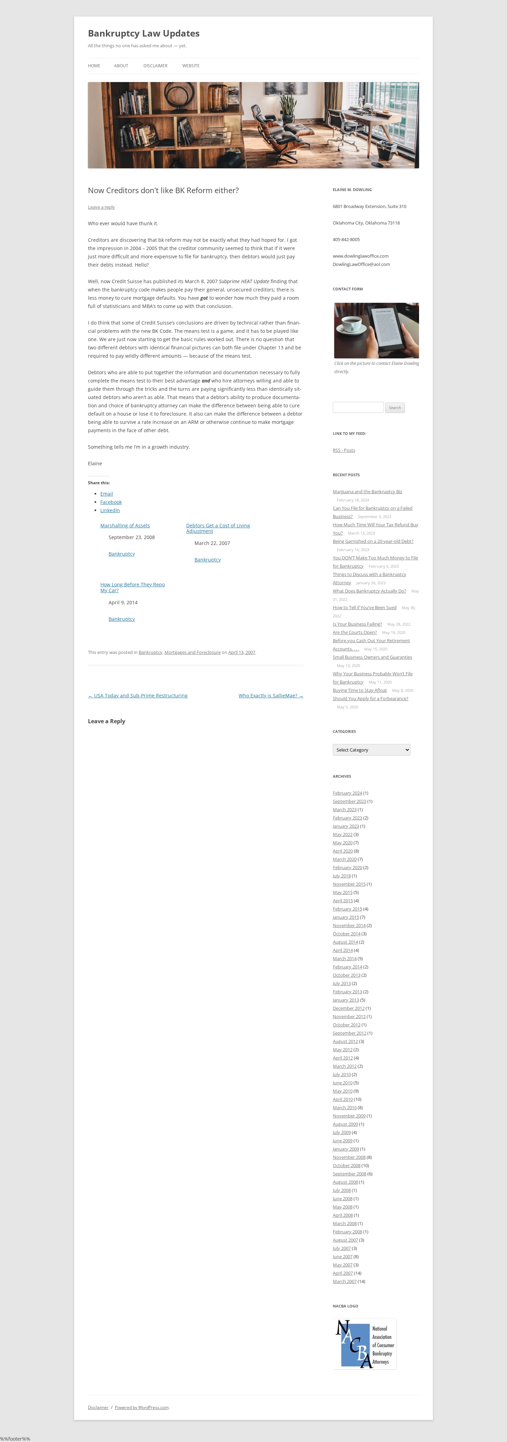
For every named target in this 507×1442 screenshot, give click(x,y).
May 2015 (342, 892)
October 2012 (346, 1025)
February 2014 (347, 967)
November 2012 (349, 1016)
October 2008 (346, 1165)
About (121, 66)
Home (94, 66)
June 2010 (342, 1083)
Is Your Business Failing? (357, 624)
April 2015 (343, 900)
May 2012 (342, 1049)
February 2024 (347, 793)
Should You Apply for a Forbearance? (370, 698)
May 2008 (342, 1207)
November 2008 (349, 1157)
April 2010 (343, 1099)
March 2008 (345, 1223)
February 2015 (347, 909)
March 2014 (345, 958)
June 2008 (342, 1198)
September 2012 (349, 1033)
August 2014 (345, 942)
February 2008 (347, 1232)
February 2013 (347, 991)
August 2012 (345, 1041)
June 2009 (342, 1140)
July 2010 (342, 1074)
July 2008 (342, 1190)
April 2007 (343, 1273)
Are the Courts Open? (355, 632)
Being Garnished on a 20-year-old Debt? (373, 541)
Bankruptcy (122, 553)
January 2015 (346, 917)
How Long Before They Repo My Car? (132, 588)
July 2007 (342, 1248)
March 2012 (345, 1066)
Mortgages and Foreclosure (193, 652)
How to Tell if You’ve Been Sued (365, 607)
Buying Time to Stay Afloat (360, 690)
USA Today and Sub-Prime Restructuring (138, 695)
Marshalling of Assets (125, 526)
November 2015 (349, 884)
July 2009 (342, 1132)
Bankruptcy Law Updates (144, 33)
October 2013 (346, 975)
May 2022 (342, 834)
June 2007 (342, 1256)
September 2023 (349, 801)
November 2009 (349, 1116)
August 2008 (345, 1182)
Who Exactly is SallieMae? (271, 695)
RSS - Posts (344, 450)
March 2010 (345, 1107)
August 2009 (345, 1124)
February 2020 (347, 867)
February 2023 (347, 818)
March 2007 (345, 1281)
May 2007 (342, 1265)
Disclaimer (155, 66)
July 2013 (342, 983)
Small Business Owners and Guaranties (372, 657)
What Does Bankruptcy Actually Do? (369, 591)
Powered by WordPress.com (142, 1407)
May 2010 (342, 1091)
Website (191, 66)
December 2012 (349, 1008)
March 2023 (345, 809)
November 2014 (349, 925)
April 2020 (343, 851)
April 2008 (343, 1215)
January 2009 (346, 1149)
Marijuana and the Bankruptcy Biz (367, 491)
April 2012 (343, 1058)
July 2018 (342, 876)
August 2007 (345, 1240)
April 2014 (343, 950)
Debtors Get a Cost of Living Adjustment (218, 529)
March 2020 (345, 859)
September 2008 (349, 1174)
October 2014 (346, 934)
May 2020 (342, 842)
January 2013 (346, 1000)
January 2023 (346, 826)
